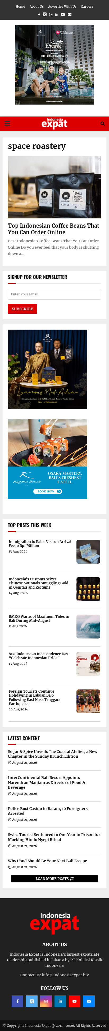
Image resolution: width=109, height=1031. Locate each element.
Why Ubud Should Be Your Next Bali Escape (47, 861)
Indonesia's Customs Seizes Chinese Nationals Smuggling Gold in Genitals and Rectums (38, 583)
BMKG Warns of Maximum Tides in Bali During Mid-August (39, 619)
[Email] (89, 1001)
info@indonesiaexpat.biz (65, 975)
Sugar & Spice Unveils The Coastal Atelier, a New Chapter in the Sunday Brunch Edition (52, 754)
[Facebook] (17, 1001)
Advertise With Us (62, 6)
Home (20, 6)
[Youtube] (74, 1001)
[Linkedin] (60, 1001)
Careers (87, 6)
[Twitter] (32, 1001)
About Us (37, 6)
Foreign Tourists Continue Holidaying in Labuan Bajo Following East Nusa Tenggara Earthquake (34, 697)
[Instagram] (46, 1001)
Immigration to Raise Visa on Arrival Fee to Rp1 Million (40, 544)
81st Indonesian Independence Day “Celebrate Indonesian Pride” (38, 656)
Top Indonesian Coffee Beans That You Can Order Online (53, 229)
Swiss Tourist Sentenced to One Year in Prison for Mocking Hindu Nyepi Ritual (54, 837)
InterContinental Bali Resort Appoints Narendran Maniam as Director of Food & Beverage (46, 782)
